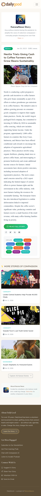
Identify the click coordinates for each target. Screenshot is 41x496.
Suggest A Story (10, 468)
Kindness (19, 244)
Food (27, 248)
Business (27, 240)
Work (9, 252)
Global (9, 248)
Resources (10, 244)
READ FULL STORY (17, 226)
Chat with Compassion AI (10, 453)
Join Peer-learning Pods (9, 449)
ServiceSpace (29, 491)
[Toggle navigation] (37, 4)
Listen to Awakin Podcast (10, 457)
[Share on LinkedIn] (15, 232)
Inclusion (16, 252)
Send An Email (9, 479)
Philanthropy (18, 248)
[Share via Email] (19, 232)
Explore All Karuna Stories (19, 376)
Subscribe (29, 392)
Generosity (25, 252)
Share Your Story (10, 471)
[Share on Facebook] (6, 232)
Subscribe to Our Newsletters (12, 445)
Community (18, 240)
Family (28, 244)
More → (20, 38)
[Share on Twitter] (10, 232)
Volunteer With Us (10, 475)
